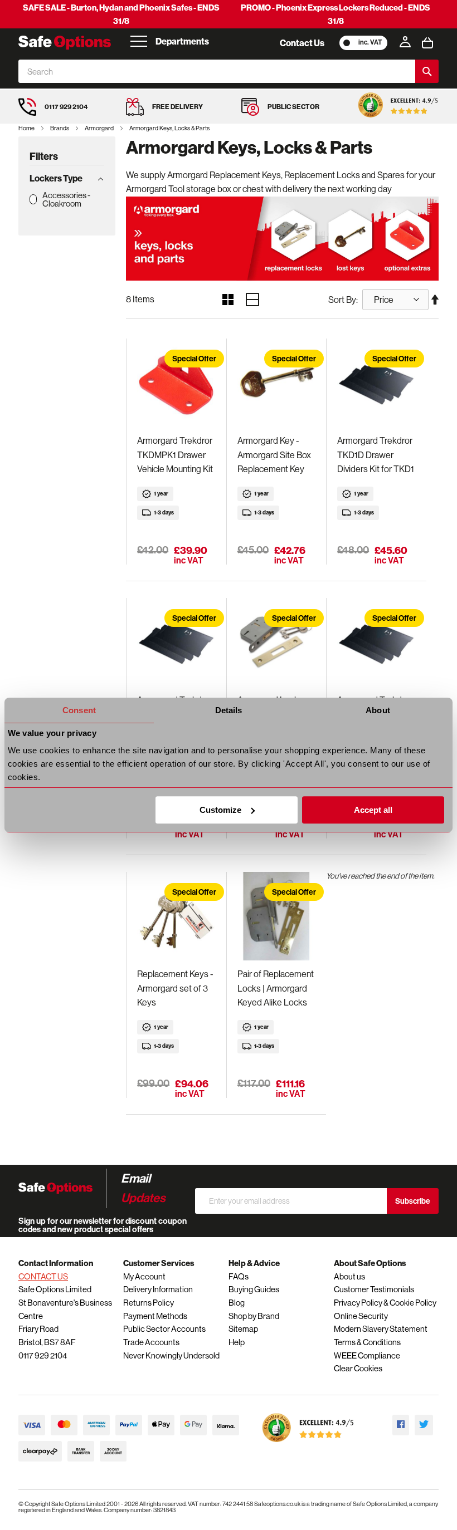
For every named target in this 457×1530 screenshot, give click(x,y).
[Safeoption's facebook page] (401, 1425)
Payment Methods (155, 1316)
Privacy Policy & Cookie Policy (385, 1302)
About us (349, 1276)
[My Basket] (427, 42)
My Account (144, 1276)
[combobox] (216, 71)
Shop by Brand (254, 1316)
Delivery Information (158, 1289)
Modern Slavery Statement (380, 1328)
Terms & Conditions (367, 1342)
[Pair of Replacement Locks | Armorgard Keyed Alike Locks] (276, 917)
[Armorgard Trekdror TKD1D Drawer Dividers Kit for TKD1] (376, 383)
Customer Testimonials (374, 1289)
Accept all (373, 810)
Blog (237, 1302)
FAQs (239, 1276)
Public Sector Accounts (164, 1328)
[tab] (67, 178)
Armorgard (100, 128)
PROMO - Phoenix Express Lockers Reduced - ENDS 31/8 (335, 14)
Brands (60, 128)
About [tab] (378, 710)
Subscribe (412, 1201)
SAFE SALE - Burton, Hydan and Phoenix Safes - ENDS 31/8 (121, 14)
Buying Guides (254, 1289)
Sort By (342, 299)
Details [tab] (228, 710)
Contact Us (302, 42)
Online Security (361, 1316)
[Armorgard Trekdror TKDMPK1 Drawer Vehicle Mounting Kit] (176, 383)
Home (27, 128)
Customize (220, 810)
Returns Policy (148, 1302)
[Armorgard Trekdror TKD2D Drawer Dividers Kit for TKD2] (176, 643)
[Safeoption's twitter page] (424, 1425)
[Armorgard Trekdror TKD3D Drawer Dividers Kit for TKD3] (376, 643)
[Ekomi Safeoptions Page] (308, 1444)
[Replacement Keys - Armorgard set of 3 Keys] (176, 917)
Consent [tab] (79, 710)
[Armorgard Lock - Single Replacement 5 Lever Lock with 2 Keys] (276, 643)
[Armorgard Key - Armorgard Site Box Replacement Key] (276, 383)
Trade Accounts (151, 1342)
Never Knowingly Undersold (171, 1355)
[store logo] (64, 43)
